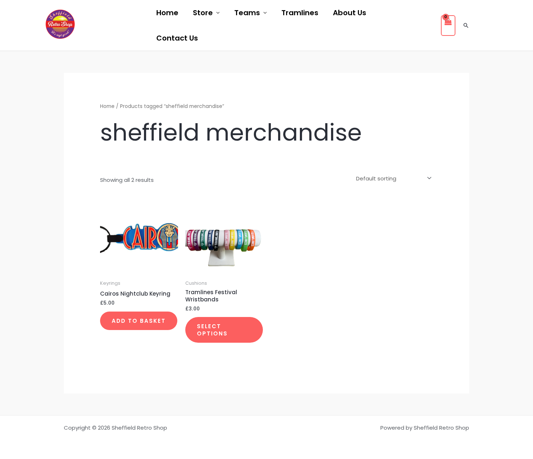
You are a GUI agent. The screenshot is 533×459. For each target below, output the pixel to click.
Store (203, 13)
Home (167, 13)
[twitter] (114, 25)
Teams (247, 13)
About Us (349, 13)
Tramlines (299, 13)
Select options (212, 329)
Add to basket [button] (139, 321)
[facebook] (95, 25)
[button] (466, 25)
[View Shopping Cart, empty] (448, 25)
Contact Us (177, 38)
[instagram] (134, 25)
